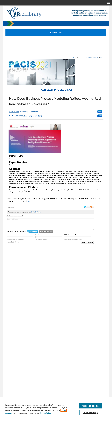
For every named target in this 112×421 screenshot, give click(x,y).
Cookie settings (90, 412)
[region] (56, 409)
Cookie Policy (45, 413)
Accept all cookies (90, 406)
